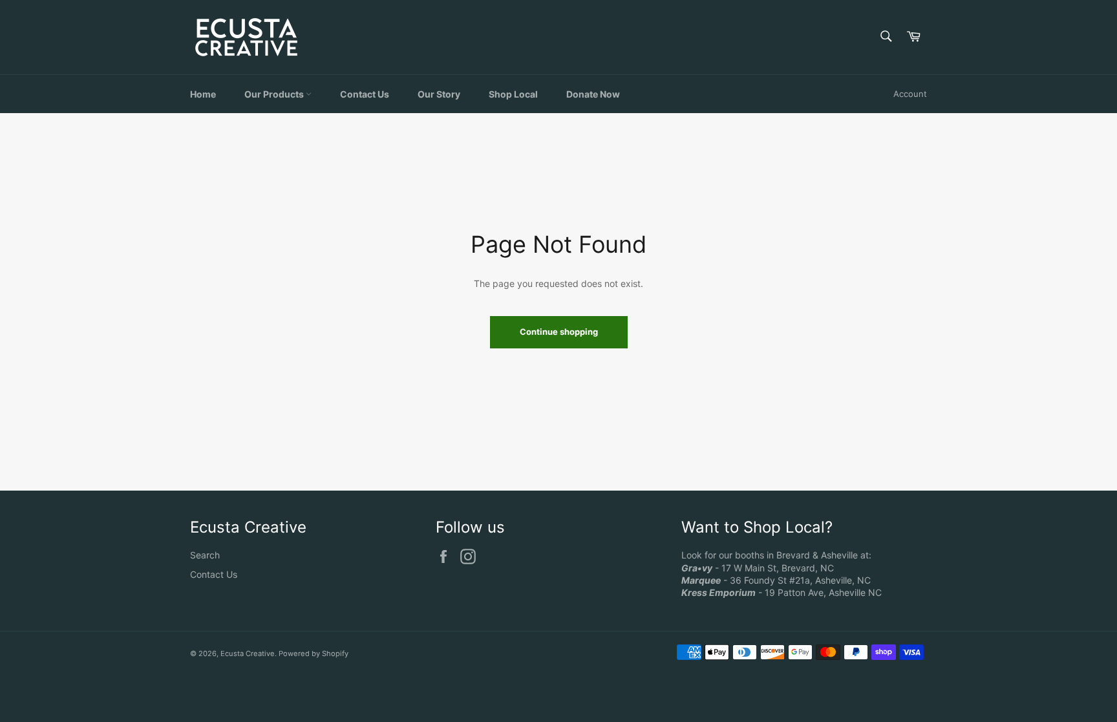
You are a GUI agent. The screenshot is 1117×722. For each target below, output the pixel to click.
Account (910, 94)
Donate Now (593, 94)
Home (203, 94)
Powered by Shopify (313, 653)
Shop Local (513, 94)
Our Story (439, 94)
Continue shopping (559, 331)
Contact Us (364, 94)
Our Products (275, 94)
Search (205, 554)
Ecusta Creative (247, 653)
